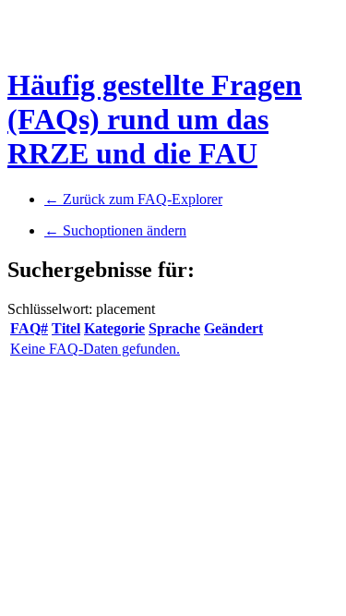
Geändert (233, 328)
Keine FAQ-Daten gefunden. (95, 348)
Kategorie (114, 328)
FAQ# (29, 328)
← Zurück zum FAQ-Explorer (133, 199)
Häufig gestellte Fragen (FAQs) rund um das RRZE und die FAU (154, 119)
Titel (66, 328)
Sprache (174, 328)
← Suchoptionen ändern (115, 230)
